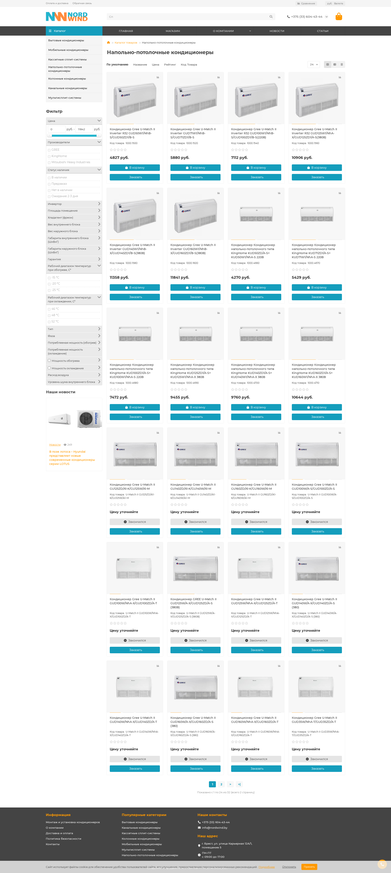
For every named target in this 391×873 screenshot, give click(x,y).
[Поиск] (271, 16)
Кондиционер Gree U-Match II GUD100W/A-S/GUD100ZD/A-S (314, 487)
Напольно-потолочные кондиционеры (65, 68)
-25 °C (56, 290)
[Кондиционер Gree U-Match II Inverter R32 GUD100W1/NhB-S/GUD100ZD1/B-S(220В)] (256, 98)
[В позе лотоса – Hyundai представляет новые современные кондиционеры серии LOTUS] (74, 419)
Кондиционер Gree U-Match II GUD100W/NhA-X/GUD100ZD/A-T (133, 601)
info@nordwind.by (214, 827)
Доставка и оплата (59, 833)
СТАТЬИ (322, 31)
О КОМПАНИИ (223, 31)
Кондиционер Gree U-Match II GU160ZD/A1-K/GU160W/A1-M (253, 487)
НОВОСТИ (277, 31)
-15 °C (55, 277)
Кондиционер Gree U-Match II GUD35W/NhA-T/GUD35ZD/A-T (314, 720)
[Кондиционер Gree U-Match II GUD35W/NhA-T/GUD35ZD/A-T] (317, 687)
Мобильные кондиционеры (68, 49)
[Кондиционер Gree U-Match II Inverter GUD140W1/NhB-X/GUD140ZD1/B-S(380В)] (135, 214)
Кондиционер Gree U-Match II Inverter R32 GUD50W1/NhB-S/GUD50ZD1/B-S (132, 133)
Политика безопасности (63, 838)
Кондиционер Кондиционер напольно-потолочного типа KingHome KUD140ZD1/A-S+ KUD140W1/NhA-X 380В (253, 371)
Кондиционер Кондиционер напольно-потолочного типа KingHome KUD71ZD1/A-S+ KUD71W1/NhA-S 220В (314, 251)
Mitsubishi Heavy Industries (71, 162)
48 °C (55, 315)
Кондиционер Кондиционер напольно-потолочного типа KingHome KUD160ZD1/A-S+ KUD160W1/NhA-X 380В (314, 371)
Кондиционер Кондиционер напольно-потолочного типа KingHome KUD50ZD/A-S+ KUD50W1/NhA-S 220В (253, 251)
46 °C (55, 308)
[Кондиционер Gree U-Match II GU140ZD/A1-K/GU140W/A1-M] (195, 454)
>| (239, 784)
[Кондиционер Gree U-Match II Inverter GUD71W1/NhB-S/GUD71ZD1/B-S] (195, 98)
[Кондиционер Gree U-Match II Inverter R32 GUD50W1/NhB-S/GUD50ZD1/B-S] (135, 98)
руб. (335, 3)
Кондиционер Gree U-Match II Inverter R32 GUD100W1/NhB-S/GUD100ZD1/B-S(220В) (253, 133)
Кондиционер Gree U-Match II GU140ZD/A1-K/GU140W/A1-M (193, 487)
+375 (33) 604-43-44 (306, 17)
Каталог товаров (126, 42)
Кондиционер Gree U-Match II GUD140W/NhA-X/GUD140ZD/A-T (133, 720)
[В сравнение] (158, 77)
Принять (309, 866)
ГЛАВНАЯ (126, 31)
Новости (55, 444)
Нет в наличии (62, 190)
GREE (55, 149)
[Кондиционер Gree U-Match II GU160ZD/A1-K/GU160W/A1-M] (256, 454)
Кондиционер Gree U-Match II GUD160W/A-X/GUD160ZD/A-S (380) (193, 722)
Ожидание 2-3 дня (65, 196)
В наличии (59, 177)
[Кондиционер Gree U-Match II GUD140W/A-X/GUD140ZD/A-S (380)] (317, 568)
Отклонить (289, 866)
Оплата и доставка (57, 3)
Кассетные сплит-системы (67, 59)
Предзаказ (59, 183)
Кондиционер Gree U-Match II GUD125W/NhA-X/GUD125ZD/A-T (254, 601)
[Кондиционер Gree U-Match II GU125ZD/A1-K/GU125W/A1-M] (135, 454)
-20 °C (56, 283)
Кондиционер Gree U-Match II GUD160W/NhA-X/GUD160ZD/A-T (254, 720)
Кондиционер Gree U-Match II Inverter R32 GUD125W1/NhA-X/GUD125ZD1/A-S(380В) (314, 133)
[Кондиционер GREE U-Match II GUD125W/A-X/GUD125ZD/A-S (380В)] (195, 568)
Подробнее (267, 867)
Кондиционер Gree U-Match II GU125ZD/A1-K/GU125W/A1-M (132, 487)
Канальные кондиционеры (67, 88)
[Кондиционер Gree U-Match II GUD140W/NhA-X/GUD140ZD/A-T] (135, 687)
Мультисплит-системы (64, 97)
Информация (58, 815)
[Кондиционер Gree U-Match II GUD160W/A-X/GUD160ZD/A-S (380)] (195, 687)
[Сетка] (327, 64)
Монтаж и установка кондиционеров (73, 822)
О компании (55, 827)
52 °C (55, 321)
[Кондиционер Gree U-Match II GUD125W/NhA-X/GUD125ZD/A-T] (256, 568)
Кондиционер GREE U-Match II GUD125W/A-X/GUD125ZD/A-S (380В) (193, 603)
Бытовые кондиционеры (66, 40)
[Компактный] (341, 64)
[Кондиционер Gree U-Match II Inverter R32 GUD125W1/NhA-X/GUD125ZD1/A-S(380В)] (317, 98)
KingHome (59, 156)
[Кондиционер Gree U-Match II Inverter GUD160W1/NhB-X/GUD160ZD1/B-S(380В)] (195, 214)
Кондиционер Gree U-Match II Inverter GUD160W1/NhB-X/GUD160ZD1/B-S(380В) (193, 249)
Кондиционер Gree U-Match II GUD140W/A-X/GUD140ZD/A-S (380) (314, 603)
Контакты (53, 844)
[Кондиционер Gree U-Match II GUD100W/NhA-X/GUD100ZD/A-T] (135, 568)
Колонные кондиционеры (67, 78)
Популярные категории (144, 815)
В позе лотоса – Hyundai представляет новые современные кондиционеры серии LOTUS (72, 458)
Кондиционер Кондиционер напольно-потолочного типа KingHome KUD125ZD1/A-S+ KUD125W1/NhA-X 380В (192, 371)
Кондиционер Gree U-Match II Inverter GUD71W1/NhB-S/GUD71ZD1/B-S (193, 133)
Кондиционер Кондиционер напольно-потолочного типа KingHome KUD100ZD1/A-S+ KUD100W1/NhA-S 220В (132, 371)
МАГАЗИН (173, 31)
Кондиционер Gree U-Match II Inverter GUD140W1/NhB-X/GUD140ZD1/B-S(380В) (132, 249)
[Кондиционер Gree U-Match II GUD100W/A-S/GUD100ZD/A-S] (317, 454)
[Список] (334, 64)
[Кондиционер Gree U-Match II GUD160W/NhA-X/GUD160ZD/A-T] (256, 687)
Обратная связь (82, 3)
